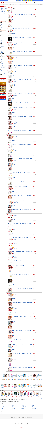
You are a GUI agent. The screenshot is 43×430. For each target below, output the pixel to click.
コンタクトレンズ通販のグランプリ (15, 202)
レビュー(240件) (15, 29)
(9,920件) (34, 379)
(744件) (15, 379)
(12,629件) (25, 379)
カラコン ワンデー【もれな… (5, 377)
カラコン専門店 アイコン (14, 188)
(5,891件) (28, 379)
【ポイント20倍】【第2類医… (15, 395)
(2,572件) (41, 379)
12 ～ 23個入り (2, 65)
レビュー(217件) (15, 34)
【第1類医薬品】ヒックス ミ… (5, 395)
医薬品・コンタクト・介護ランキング (11, 6)
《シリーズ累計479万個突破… (9, 395)
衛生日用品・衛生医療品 (3, 11)
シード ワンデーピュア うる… (37, 387)
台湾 (1, 51)
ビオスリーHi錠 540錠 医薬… (12, 395)
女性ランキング (14, 4)
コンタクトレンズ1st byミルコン (15, 248)
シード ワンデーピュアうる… (21, 377)
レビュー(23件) (15, 71)
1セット (1, 36)
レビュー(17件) (15, 136)
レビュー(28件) (15, 345)
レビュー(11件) (15, 308)
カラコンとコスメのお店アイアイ (15, 160)
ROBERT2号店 (14, 322)
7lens (13, 253)
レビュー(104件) (15, 113)
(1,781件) (19, 379)
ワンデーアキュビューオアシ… (40, 377)
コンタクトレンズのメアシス (15, 215)
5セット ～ (2, 38)
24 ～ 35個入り (2, 63)
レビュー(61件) (15, 122)
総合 (1, 7)
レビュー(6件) (15, 192)
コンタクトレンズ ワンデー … (2, 377)
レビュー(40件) (15, 150)
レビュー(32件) (15, 85)
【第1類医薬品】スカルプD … (2, 395)
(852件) (31, 379)
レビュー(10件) (15, 108)
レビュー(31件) (15, 187)
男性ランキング (11, 4)
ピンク (1, 59)
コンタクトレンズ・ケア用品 (3, 8)
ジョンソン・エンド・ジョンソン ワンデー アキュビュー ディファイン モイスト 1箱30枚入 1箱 (21, 246)
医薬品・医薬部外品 (3, 9)
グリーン (1, 61)
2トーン (1, 48)
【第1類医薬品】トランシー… (40, 395)
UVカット (2, 21)
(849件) (12, 379)
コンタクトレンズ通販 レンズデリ (15, 44)
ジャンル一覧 (38, 4)
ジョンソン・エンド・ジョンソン (3, 44)
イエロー (1, 60)
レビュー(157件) (15, 43)
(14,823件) (9, 379)
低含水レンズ (2, 34)
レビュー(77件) (15, 20)
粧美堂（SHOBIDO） (2, 46)
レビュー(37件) (15, 271)
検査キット (2, 14)
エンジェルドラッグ (14, 109)
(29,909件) (6, 379)
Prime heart (13, 280)
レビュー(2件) (15, 99)
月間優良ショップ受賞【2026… (37, 377)
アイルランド (2, 52)
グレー (1, 57)
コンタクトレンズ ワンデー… (24, 377)
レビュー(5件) (15, 178)
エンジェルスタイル (14, 30)
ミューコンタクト (14, 304)
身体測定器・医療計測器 (3, 13)
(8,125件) (3, 379)
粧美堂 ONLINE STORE (14, 58)
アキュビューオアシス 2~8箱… (21, 387)
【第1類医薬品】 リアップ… (18, 395)
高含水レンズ (2, 33)
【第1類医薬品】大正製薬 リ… (28, 395)
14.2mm (1, 30)
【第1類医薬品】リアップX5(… (31, 395)
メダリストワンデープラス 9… (18, 377)
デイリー (11, 8)
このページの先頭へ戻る (41, 398)
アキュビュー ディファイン (3, 67)
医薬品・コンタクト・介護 (3, 79)
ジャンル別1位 (19, 4)
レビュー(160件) (15, 57)
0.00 (1, 70)
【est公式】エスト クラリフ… (34, 395)
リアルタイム (17, 4)
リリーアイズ (14, 16)
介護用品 (2, 10)
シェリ (13, 346)
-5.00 (1, 71)
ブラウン (1, 40)
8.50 (1, 27)
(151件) (37, 379)
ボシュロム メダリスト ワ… (28, 387)
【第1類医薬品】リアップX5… (24, 395)
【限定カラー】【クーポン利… (15, 387)
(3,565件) (22, 379)
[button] (30, 2)
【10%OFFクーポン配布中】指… (37, 395)
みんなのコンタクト (14, 146)
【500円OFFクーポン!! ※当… (12, 377)
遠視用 (1, 55)
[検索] (26, 2)
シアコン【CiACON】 (14, 137)
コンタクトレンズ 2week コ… (31, 377)
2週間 (1, 24)
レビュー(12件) (15, 266)
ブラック (1, 42)
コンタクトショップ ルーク (15, 359)
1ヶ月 (1, 23)
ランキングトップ (8, 4)
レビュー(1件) (15, 164)
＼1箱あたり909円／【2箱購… (34, 377)
